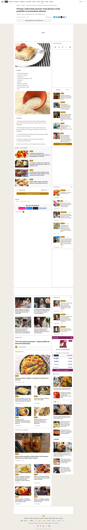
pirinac (17, 201)
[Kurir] (21, 520)
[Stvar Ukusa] (65, 520)
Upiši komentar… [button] (22, 347)
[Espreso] (31, 520)
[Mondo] (27, 520)
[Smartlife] (49, 520)
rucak (29, 201)
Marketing (35, 523)
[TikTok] (63, 47)
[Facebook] (55, 47)
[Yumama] (59, 520)
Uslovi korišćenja (55, 523)
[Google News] (70, 47)
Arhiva (42, 523)
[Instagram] (59, 47)
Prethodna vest (22, 189)
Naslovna (18, 5)
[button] (48, 17)
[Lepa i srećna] (44, 520)
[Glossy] (39, 520)
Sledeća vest (43, 189)
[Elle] (35, 520)
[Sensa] (53, 520)
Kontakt (39, 523)
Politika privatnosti (48, 523)
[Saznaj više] (71, 374)
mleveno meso (23, 201)
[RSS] (66, 47)
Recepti (23, 5)
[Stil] (2, 1)
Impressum (31, 523)
